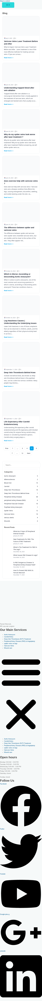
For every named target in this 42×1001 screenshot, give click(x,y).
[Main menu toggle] (8, 5)
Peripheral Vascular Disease (14, 504)
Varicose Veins (9, 514)
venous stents (9, 517)
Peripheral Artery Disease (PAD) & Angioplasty (19, 641)
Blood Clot (7, 483)
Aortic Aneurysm (10, 476)
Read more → (8, 58)
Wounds (7, 521)
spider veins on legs (10, 643)
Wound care (8, 648)
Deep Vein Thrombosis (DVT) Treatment (17, 639)
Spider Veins (8, 510)
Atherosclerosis (9, 479)
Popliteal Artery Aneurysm (13, 507)
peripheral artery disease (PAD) (15, 500)
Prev (6, 448)
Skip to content (5, 1)
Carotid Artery (8, 637)
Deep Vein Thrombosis (12, 490)
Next (28, 453)
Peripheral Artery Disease (13, 497)
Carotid (6, 486)
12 (22, 453)
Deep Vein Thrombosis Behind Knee (19, 372)
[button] (21, 693)
